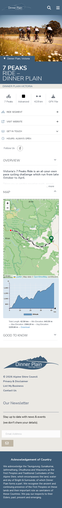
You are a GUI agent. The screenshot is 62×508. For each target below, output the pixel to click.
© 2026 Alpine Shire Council (20, 377)
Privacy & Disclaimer (15, 381)
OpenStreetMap (40, 276)
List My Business (13, 386)
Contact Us (10, 390)
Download (25, 327)
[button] (31, 131)
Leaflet (18, 276)
